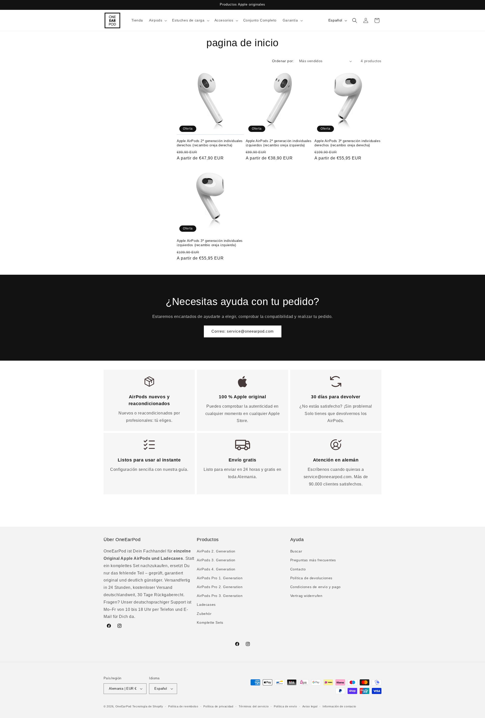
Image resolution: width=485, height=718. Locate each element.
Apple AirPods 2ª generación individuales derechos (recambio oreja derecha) (210, 143)
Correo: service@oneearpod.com (242, 331)
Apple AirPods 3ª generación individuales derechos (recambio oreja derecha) (347, 143)
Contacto (298, 569)
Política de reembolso (183, 706)
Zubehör (204, 614)
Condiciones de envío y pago (315, 587)
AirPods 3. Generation (216, 560)
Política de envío (285, 706)
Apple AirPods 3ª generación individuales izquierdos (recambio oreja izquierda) (210, 243)
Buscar (296, 551)
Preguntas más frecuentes (313, 560)
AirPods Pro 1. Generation (220, 578)
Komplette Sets (210, 622)
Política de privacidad (218, 706)
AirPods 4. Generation (216, 569)
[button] (157, 20)
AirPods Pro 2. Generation (220, 587)
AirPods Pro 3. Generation (220, 596)
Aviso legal (310, 706)
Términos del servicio (254, 706)
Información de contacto (339, 706)
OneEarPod (123, 706)
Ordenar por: (283, 61)
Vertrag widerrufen (306, 596)
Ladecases (206, 605)
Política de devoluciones (311, 578)
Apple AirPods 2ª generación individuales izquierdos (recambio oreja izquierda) (279, 143)
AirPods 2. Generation (216, 551)
